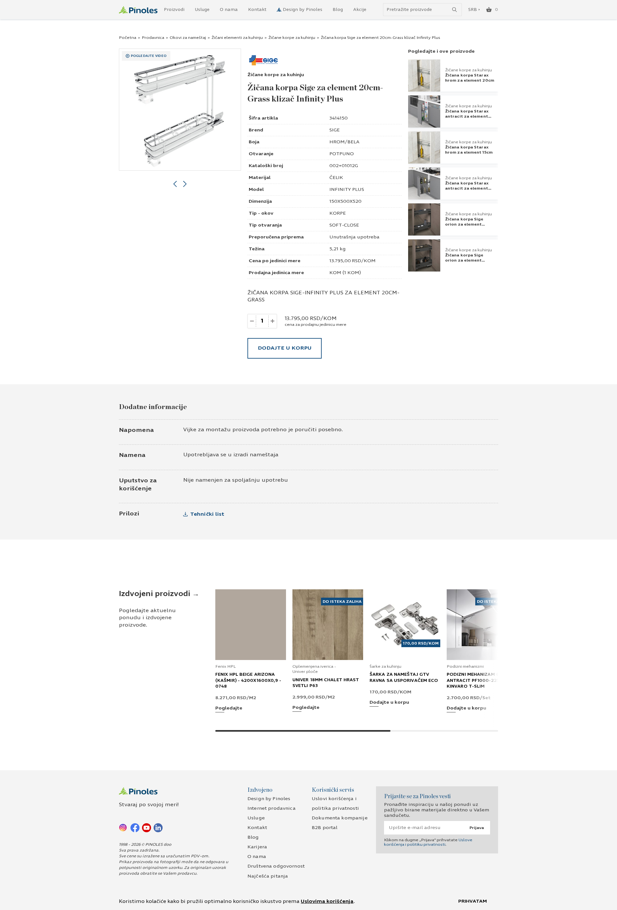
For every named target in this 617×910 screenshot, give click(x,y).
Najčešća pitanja (267, 876)
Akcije (359, 9)
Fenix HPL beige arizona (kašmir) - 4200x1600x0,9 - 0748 (248, 680)
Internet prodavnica (271, 808)
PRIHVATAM (472, 901)
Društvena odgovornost (276, 866)
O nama (229, 9)
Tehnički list (207, 514)
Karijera (257, 847)
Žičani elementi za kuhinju (237, 37)
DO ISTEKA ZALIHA (342, 601)
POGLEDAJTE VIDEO (148, 56)
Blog (338, 9)
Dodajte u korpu (284, 348)
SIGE (334, 130)
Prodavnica (153, 37)
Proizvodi (174, 9)
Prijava (476, 827)
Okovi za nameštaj (188, 37)
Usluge (202, 9)
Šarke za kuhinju (385, 666)
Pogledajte (228, 708)
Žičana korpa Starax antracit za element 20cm (466, 116)
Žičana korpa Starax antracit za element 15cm (466, 188)
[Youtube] (146, 827)
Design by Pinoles (302, 9)
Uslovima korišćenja (327, 901)
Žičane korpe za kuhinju (291, 37)
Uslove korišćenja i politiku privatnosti (428, 842)
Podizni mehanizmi (465, 666)
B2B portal (324, 827)
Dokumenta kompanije (340, 818)
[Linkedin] (158, 827)
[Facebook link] (134, 827)
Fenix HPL (225, 666)
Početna (127, 37)
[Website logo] (138, 10)
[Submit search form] (454, 9)
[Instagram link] (123, 827)
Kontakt (257, 9)
